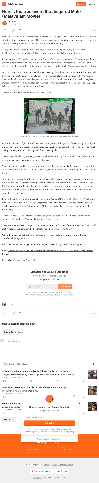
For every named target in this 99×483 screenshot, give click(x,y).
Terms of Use (62, 429)
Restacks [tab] (19, 332)
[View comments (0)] (13, 30)
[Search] (94, 364)
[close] (74, 396)
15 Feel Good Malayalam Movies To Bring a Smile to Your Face (35, 371)
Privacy (47, 464)
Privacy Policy (69, 431)
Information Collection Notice (48, 431)
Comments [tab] (8, 332)
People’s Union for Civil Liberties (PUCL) (71, 199)
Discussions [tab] (22, 364)
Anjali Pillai (13, 22)
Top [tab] (5, 364)
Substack (37, 477)
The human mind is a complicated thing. (20, 390)
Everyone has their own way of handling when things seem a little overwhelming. (38, 374)
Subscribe (81, 4)
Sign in (92, 4)
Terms (54, 464)
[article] (49, 376)
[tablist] (13, 332)
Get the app (62, 471)
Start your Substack (43, 471)
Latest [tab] (11, 364)
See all (7, 419)
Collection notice (66, 464)
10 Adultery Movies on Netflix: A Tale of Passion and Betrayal (35, 387)
